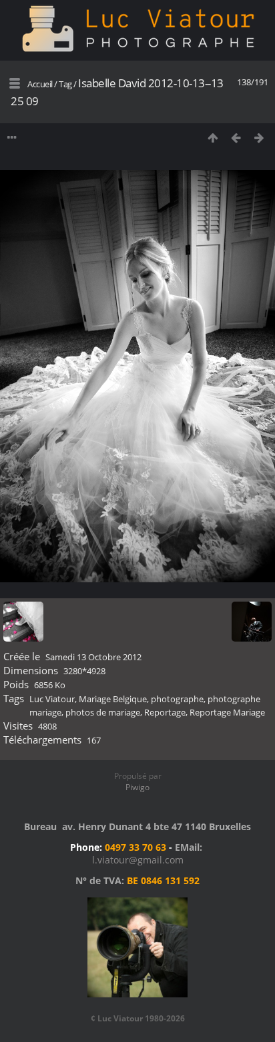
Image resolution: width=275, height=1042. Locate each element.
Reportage (165, 712)
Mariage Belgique (113, 699)
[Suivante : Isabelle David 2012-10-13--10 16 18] (259, 137)
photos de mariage (102, 712)
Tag (65, 84)
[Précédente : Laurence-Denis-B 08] (236, 137)
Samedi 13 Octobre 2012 (93, 657)
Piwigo (137, 787)
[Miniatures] (212, 137)
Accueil (40, 84)
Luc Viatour (52, 699)
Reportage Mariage (227, 712)
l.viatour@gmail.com (138, 859)
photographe (177, 699)
